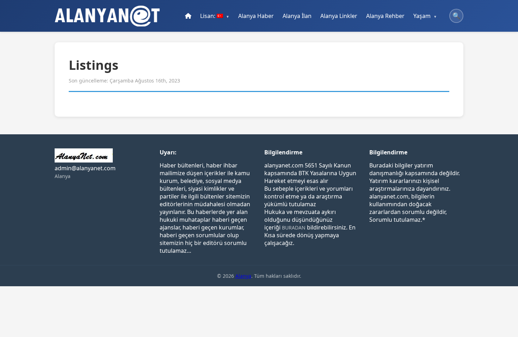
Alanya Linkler (338, 16)
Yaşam (422, 16)
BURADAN (294, 227)
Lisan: (208, 16)
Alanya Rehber (385, 16)
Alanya (62, 176)
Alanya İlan (297, 16)
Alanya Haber (256, 16)
